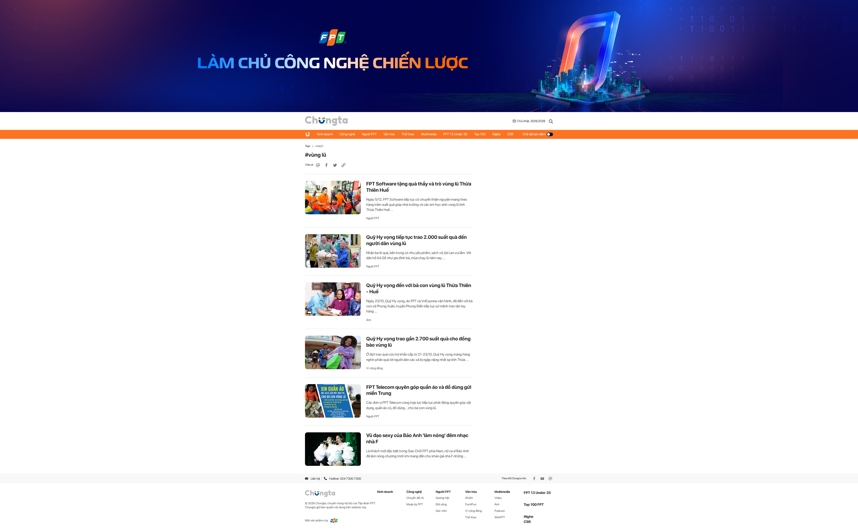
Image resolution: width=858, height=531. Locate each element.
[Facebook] (534, 478)
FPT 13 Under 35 (455, 134)
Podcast (499, 510)
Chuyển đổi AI (415, 498)
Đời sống (441, 504)
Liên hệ (315, 478)
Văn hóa (389, 134)
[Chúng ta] (326, 121)
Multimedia (429, 134)
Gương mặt (442, 498)
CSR (510, 134)
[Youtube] (542, 478)
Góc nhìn (441, 510)
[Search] (551, 121)
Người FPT (369, 134)
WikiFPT (499, 517)
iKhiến (469, 498)
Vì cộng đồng (374, 368)
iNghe (496, 134)
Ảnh (368, 320)
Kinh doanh (325, 134)
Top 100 (480, 134)
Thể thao (408, 134)
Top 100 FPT (534, 504)
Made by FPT (414, 504)
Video (498, 498)
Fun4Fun (470, 504)
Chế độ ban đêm (534, 134)
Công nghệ (347, 134)
